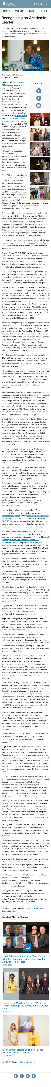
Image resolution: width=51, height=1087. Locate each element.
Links (31, 11)
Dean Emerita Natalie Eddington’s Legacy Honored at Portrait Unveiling (23, 1051)
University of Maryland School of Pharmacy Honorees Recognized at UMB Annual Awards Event (25, 1006)
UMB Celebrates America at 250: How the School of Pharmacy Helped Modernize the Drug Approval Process (24, 959)
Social (44, 11)
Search (6, 11)
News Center (40, 4)
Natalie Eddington (27, 1062)
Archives (19, 11)
